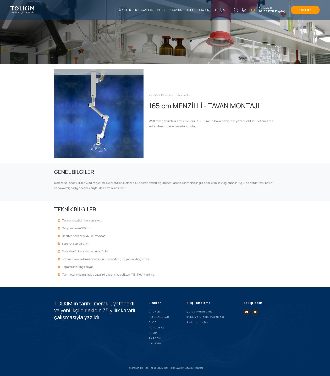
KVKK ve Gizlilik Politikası (205, 317)
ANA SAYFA (153, 95)
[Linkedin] (255, 312)
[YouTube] (246, 312)
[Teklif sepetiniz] (243, 10)
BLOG (161, 10)
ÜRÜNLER (125, 10)
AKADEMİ (204, 10)
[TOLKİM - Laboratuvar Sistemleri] (22, 10)
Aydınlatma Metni (199, 322)
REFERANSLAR (144, 10)
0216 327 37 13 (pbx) (272, 11)
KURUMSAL (176, 10)
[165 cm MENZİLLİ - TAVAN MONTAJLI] (99, 113)
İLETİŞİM (219, 10)
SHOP (191, 10)
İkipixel (199, 368)
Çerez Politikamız (199, 311)
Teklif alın (305, 10)
